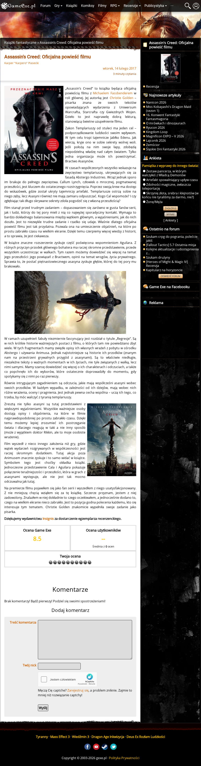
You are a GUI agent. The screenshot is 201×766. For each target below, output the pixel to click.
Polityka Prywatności (124, 758)
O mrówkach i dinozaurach (165, 123)
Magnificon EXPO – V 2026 (165, 136)
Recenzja (152, 86)
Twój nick (29, 665)
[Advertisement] (100, 24)
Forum (45, 6)
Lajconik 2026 (156, 140)
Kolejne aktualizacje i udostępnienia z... (172, 251)
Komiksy (87, 6)
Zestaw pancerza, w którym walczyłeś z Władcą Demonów (164, 173)
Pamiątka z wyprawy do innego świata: (170, 165)
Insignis (48, 518)
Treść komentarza (23, 622)
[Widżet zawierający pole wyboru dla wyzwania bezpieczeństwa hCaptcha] (67, 679)
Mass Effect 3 (60, 737)
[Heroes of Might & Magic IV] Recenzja (167, 264)
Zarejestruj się (78, 690)
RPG (113, 6)
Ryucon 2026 (155, 127)
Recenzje (131, 6)
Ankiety (170, 220)
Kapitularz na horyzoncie (164, 270)
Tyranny (42, 737)
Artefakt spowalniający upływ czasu (172, 180)
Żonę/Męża (154, 202)
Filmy (102, 6)
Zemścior (153, 145)
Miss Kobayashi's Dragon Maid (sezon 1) (168, 109)
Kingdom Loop (157, 132)
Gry (57, 6)
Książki (71, 6)
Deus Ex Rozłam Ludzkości (146, 737)
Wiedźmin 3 (80, 737)
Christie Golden (121, 98)
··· (172, 6)
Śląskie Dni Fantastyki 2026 (165, 149)
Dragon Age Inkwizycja (107, 737)
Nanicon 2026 (156, 102)
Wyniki (171, 214)
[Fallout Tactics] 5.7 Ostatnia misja (171, 245)
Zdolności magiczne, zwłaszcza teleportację (166, 186)
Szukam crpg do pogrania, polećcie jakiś (171, 238)
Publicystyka (154, 6)
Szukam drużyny (158, 257)
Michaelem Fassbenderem (112, 93)
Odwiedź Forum (170, 276)
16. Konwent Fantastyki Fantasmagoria (163, 117)
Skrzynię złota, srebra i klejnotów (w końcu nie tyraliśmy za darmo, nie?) (170, 195)
